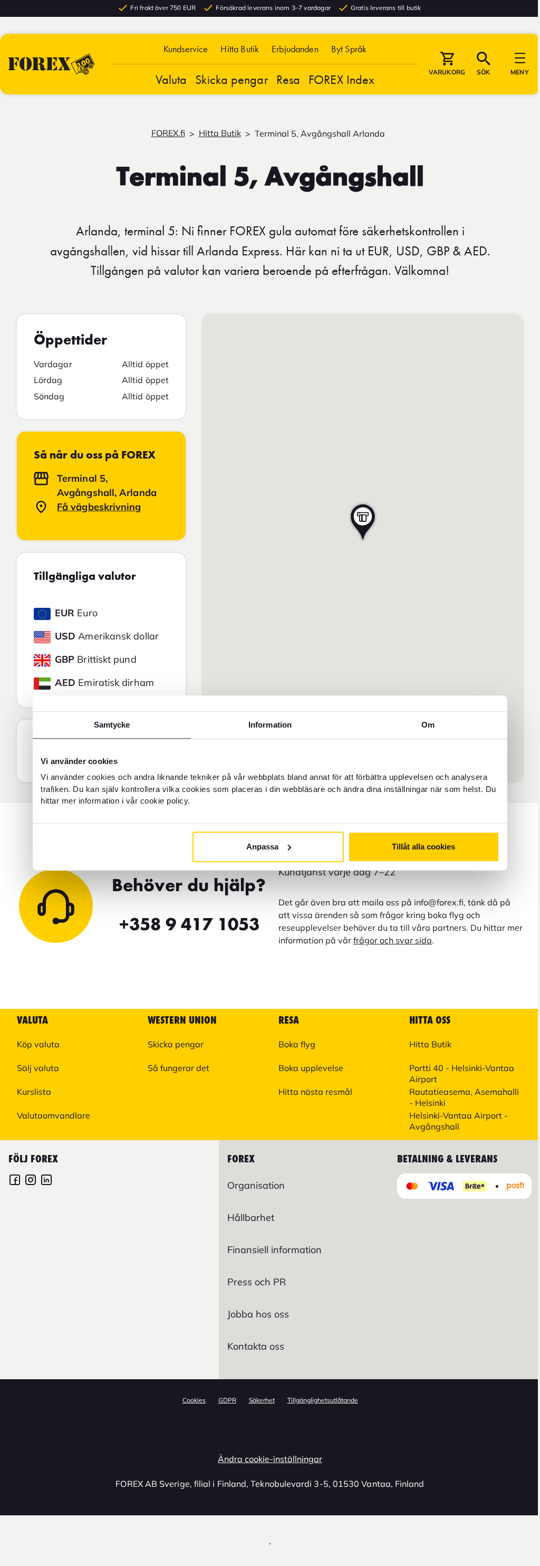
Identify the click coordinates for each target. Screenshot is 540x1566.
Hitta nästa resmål (315, 1091)
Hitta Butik (239, 49)
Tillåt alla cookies (423, 846)
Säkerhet (262, 1400)
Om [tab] (428, 724)
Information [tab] (270, 724)
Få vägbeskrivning (99, 507)
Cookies (194, 1400)
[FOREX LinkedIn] (46, 1181)
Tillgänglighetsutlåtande (322, 1400)
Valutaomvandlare (53, 1115)
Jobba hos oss (258, 1314)
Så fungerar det (178, 1068)
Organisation (256, 1185)
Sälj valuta (38, 1068)
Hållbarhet (250, 1217)
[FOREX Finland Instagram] (30, 1181)
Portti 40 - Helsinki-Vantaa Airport (461, 1073)
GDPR (227, 1400)
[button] (349, 49)
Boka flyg (296, 1044)
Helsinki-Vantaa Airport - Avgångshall (458, 1121)
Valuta (171, 79)
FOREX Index (341, 79)
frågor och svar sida (392, 940)
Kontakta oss (255, 1346)
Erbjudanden (295, 49)
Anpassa (262, 846)
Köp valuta (38, 1044)
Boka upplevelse (310, 1068)
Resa (288, 79)
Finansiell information (274, 1250)
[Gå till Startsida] (51, 64)
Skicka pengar (231, 79)
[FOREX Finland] (14, 1181)
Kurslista (34, 1091)
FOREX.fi (168, 133)
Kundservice (185, 49)
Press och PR (256, 1282)
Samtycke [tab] (112, 724)
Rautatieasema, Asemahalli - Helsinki (464, 1097)
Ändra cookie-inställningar (270, 1459)
